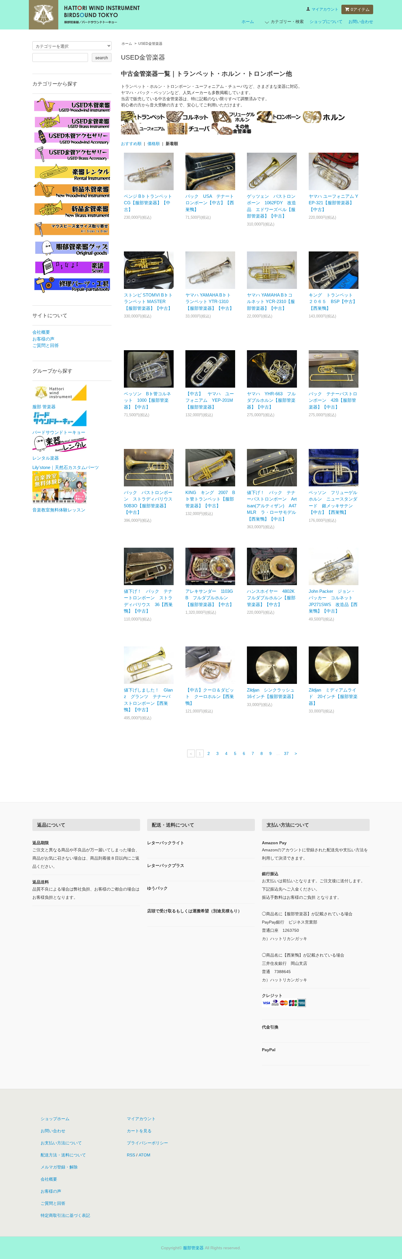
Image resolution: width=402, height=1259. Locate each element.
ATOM (144, 1155)
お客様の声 (43, 338)
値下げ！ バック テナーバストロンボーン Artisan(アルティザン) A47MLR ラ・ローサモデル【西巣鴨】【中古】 (272, 505)
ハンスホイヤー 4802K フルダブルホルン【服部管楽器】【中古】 (273, 598)
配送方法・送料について (63, 1155)
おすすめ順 (131, 143)
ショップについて (326, 21)
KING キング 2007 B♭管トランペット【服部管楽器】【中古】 (210, 499)
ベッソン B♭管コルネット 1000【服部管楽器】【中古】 (147, 400)
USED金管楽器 (150, 44)
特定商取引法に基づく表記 (65, 1215)
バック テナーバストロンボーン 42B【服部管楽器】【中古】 (333, 400)
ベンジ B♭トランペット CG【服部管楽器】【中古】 (148, 203)
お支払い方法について (61, 1142)
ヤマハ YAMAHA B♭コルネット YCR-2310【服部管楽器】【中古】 (271, 301)
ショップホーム (55, 1118)
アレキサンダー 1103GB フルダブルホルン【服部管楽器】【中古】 (209, 598)
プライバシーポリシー (147, 1142)
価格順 (153, 143)
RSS (131, 1155)
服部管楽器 (193, 1247)
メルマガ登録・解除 (59, 1167)
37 (286, 753)
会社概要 (41, 332)
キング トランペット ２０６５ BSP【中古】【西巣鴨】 (333, 301)
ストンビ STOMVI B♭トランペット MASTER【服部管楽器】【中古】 (148, 301)
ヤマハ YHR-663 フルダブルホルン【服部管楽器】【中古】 (271, 400)
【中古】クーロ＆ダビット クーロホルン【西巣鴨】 (209, 696)
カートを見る (139, 1130)
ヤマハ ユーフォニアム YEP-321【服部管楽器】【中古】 (333, 203)
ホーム (248, 21)
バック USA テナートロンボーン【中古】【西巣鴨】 (209, 203)
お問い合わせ (360, 21)
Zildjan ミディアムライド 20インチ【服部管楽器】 (333, 696)
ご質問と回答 (45, 345)
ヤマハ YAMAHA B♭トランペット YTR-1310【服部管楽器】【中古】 (209, 301)
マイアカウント (325, 9)
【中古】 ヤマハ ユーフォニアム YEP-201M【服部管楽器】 (209, 400)
